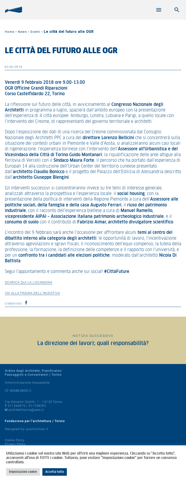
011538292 (37, 405)
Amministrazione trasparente (27, 382)
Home (9, 32)
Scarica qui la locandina (28, 282)
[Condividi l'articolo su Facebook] (26, 303)
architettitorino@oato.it (26, 410)
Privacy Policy (15, 444)
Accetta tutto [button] (54, 472)
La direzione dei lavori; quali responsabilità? (93, 343)
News (22, 32)
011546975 (16, 405)
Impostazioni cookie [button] (23, 472)
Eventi (35, 32)
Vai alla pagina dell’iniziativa (32, 293)
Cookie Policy (15, 440)
